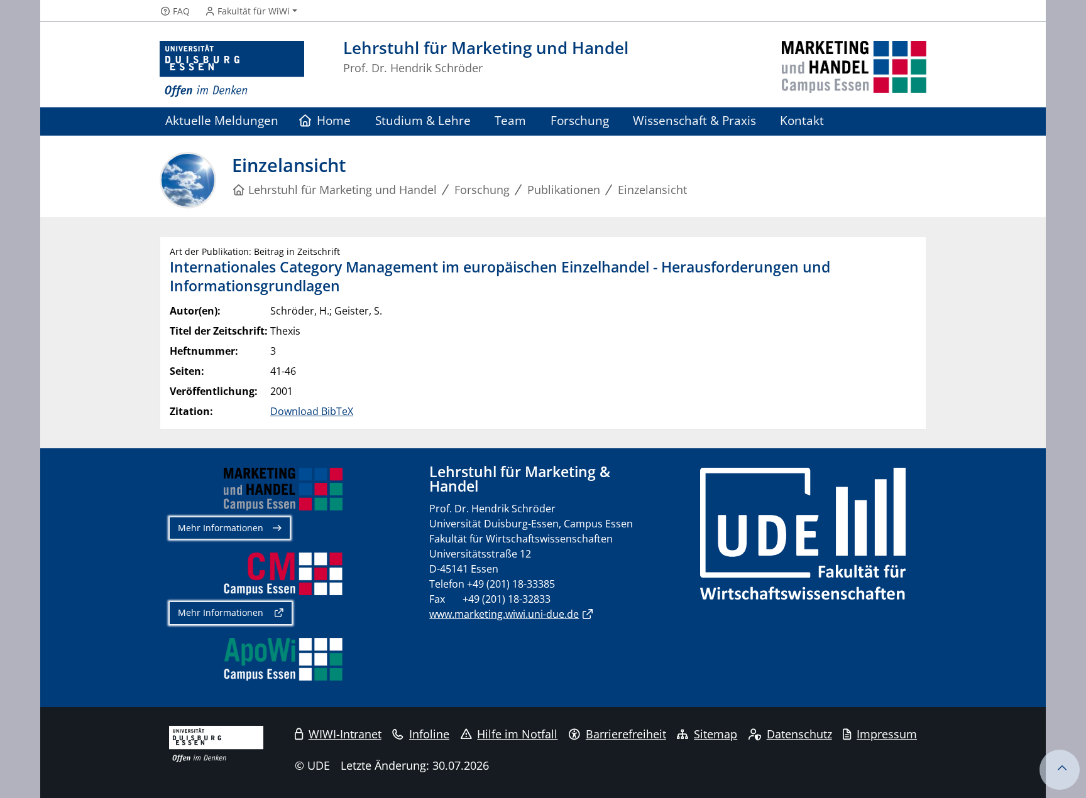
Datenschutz (799, 733)
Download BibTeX (311, 411)
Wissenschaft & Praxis (694, 120)
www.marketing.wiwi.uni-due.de (504, 614)
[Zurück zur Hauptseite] (854, 69)
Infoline (429, 733)
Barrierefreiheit (626, 733)
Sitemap (715, 733)
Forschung (580, 120)
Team (510, 120)
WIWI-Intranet (345, 733)
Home (334, 120)
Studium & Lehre (423, 120)
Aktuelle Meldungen (221, 120)
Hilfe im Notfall (517, 733)
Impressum (887, 733)
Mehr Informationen (220, 528)
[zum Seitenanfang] (1059, 770)
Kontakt (802, 120)
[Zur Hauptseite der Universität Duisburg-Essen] (232, 69)
